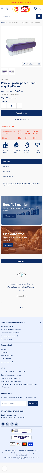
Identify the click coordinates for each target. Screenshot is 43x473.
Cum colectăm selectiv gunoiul (11, 375)
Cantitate (4, 101)
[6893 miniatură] (4, 71)
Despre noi (4, 352)
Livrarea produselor (7, 362)
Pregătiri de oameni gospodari (11, 381)
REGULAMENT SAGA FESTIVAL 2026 (13, 372)
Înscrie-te (33, 403)
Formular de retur (7, 355)
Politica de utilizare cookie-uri (11, 329)
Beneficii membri (6, 339)
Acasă (3, 23)
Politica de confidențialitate (10, 333)
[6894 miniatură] (11, 71)
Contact (3, 349)
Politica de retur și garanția (10, 336)
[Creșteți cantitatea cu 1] (19, 106)
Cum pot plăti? (6, 359)
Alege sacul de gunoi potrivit (10, 378)
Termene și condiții (7, 326)
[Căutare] (39, 16)
